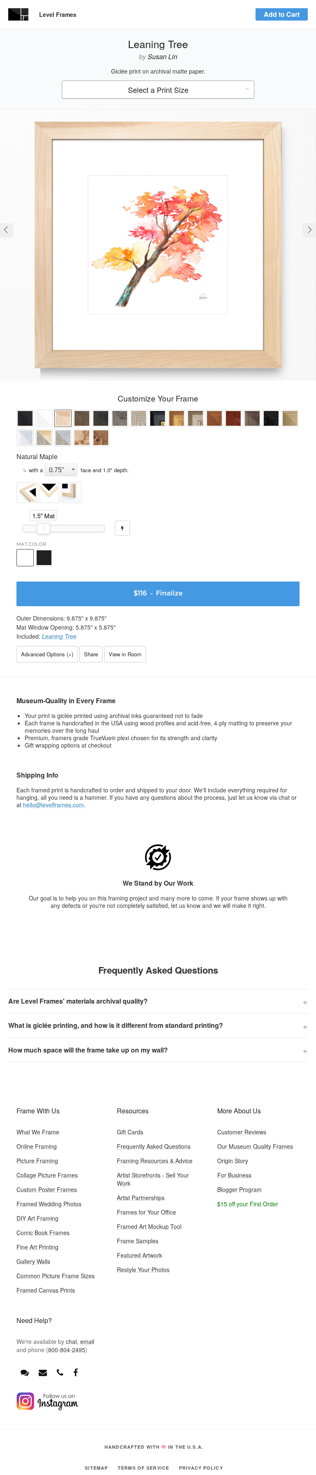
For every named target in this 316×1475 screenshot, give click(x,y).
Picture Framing (37, 1160)
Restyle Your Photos (143, 1269)
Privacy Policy (201, 1468)
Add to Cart (282, 14)
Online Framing (36, 1146)
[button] (25, 419)
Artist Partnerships (141, 1197)
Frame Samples (137, 1241)
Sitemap (96, 1468)
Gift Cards (130, 1132)
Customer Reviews (241, 1132)
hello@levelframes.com (53, 805)
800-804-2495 (66, 1350)
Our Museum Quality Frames (255, 1146)
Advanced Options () (47, 654)
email (87, 1341)
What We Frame (37, 1132)
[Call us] (60, 1372)
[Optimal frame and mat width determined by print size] (122, 528)
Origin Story (232, 1160)
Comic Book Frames (43, 1232)
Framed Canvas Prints (45, 1290)
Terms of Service (143, 1468)
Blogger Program (239, 1189)
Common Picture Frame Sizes (55, 1276)
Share (91, 654)
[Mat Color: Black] (44, 557)
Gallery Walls (33, 1261)
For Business (234, 1175)
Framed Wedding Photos (48, 1204)
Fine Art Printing (37, 1247)
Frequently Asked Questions (154, 1146)
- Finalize (158, 594)
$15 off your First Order (247, 1204)
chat (71, 1341)
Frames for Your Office (146, 1212)
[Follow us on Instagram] (47, 1408)
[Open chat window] (24, 1372)
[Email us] (43, 1372)
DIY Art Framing (37, 1218)
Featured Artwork (139, 1255)
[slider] (44, 528)
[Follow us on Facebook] (75, 1372)
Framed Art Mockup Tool (149, 1226)
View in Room (125, 654)
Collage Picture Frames (47, 1175)
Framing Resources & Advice (155, 1160)
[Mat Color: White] (25, 557)
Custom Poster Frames (46, 1189)
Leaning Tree (59, 636)
